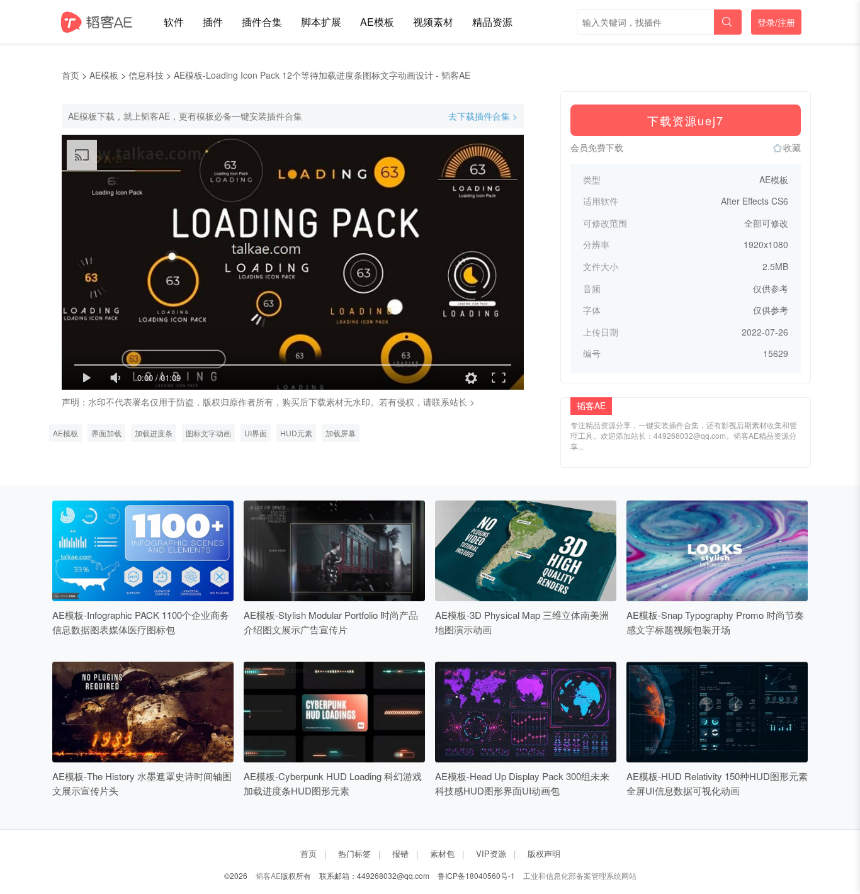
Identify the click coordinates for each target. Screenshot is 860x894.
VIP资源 (491, 853)
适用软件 (600, 201)
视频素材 (433, 21)
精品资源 (492, 21)
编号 (592, 353)
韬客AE (268, 875)
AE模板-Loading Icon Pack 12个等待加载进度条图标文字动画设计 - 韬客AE (322, 75)
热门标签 (354, 853)
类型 (592, 180)
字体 (592, 310)
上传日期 (600, 332)
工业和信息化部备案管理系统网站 (580, 875)
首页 (70, 75)
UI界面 (255, 432)
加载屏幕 (340, 432)
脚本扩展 (321, 21)
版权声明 (544, 853)
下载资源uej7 (685, 120)
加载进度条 (154, 432)
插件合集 (262, 21)
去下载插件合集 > (483, 116)
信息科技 (146, 75)
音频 (592, 289)
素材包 (442, 853)
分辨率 (596, 245)
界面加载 (106, 432)
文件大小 (600, 267)
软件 (174, 21)
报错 (400, 853)
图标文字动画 (208, 432)
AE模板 (377, 21)
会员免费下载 (596, 147)
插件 (213, 21)
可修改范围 (605, 223)
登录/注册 (776, 22)
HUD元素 (296, 432)
